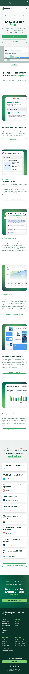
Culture (17, 627)
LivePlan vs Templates (20, 639)
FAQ (3, 628)
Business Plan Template (7, 650)
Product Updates (5, 627)
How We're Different (6, 623)
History (17, 625)
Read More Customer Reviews (14, 565)
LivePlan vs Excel (19, 641)
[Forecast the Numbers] (13, 64)
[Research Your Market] (14, 64)
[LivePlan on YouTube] (18, 666)
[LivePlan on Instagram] (10, 666)
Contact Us (17, 621)
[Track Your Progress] (17, 64)
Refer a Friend (5, 647)
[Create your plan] (11, 64)
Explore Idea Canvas (14, 139)
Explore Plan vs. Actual (14, 430)
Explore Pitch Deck (14, 372)
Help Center (4, 639)
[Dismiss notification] (27, 2)
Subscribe (14, 661)
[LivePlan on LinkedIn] (15, 666)
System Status (5, 630)
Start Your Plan (14, 37)
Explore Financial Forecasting (14, 314)
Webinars (4, 643)
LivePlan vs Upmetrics (20, 645)
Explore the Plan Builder (14, 255)
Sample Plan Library (6, 648)
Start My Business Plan (14, 600)
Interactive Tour (5, 621)
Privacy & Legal (18, 670)
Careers (17, 623)
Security (3, 632)
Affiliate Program (6, 645)
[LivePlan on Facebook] (13, 666)
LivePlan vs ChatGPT (20, 643)
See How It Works (14, 41)
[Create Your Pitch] (15, 64)
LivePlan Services (6, 641)
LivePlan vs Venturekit (20, 647)
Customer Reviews (6, 625)
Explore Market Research (15, 199)
